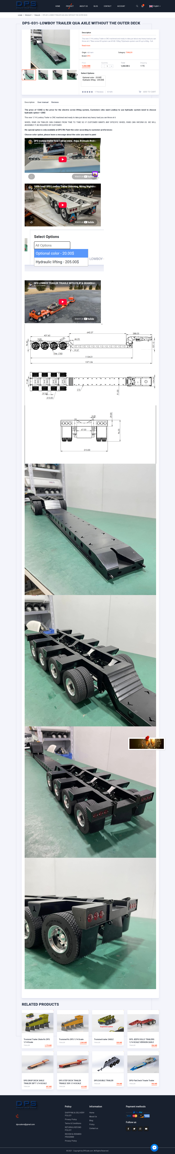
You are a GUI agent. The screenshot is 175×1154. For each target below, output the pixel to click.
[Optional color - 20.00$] (93, 77)
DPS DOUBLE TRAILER (103, 1080)
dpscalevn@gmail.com (25, 1124)
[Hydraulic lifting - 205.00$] (93, 80)
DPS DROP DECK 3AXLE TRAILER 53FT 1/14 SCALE (35, 1082)
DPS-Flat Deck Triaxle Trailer (141, 1080)
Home (20, 15)
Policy (92, 1124)
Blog (91, 1120)
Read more (86, 46)
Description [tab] (30, 102)
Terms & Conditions (73, 1123)
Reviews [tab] (55, 102)
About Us (93, 1116)
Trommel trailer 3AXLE (104, 1039)
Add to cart (149, 92)
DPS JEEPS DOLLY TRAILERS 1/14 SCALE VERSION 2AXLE (141, 1040)
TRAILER (37, 15)
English (156, 6)
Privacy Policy (71, 1119)
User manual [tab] (43, 102)
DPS (88, 56)
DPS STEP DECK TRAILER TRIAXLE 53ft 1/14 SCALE (70, 1082)
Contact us (93, 1128)
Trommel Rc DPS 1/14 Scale (71, 1039)
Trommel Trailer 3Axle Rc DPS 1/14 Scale (37, 1040)
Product (28, 15)
